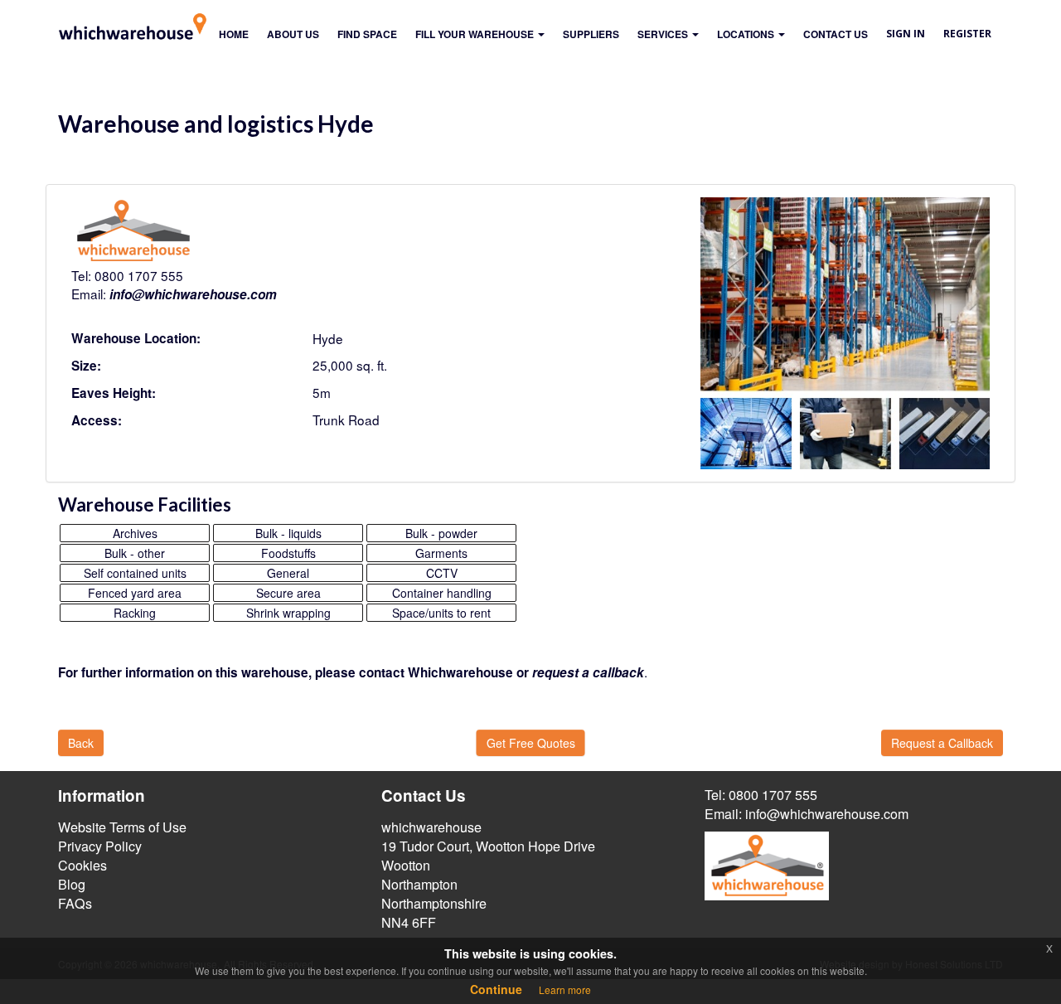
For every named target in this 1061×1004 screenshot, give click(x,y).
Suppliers (591, 34)
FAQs (75, 903)
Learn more (565, 989)
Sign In (905, 34)
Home (234, 34)
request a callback (588, 672)
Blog (71, 884)
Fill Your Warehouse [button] (475, 34)
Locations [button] (747, 34)
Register (967, 34)
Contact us (835, 34)
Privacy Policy (100, 846)
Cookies (82, 865)
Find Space (367, 34)
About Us (293, 34)
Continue (496, 989)
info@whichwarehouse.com (193, 294)
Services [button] (663, 34)
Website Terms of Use (122, 827)
